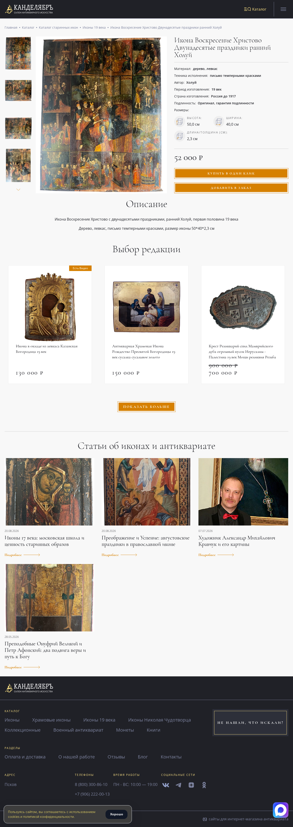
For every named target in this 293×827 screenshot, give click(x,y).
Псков (10, 784)
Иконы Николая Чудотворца (159, 720)
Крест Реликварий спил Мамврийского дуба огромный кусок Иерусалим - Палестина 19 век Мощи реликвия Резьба (242, 351)
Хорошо (116, 814)
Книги (153, 730)
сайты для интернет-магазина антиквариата (248, 818)
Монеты (125, 730)
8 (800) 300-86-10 (91, 784)
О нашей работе (76, 757)
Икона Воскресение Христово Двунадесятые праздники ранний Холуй (166, 27)
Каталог (28, 27)
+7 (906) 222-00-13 (92, 794)
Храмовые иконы (51, 720)
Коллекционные (23, 730)
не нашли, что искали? (250, 722)
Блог (143, 757)
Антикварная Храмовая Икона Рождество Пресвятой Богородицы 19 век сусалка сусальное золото (143, 351)
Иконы (12, 720)
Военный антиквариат (78, 730)
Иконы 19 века (94, 27)
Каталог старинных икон (58, 27)
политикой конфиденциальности (48, 817)
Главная (11, 27)
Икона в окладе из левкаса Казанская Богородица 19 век (47, 348)
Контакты (171, 757)
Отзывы (116, 757)
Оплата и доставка (25, 757)
